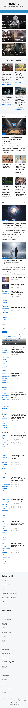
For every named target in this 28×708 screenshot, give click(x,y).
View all (24, 116)
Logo (3, 683)
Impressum (4, 666)
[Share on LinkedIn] (18, 443)
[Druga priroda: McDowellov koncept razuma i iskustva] (5, 297)
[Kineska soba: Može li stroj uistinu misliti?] (5, 279)
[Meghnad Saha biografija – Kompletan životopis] (6, 443)
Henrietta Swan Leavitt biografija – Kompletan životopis (17, 545)
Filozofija (5, 202)
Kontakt (3, 671)
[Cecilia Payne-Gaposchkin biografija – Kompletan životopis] (6, 530)
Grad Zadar (4, 623)
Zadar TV (14, 3)
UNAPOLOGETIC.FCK (7, 653)
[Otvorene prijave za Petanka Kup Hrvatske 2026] (7, 159)
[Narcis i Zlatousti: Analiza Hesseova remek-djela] (20, 49)
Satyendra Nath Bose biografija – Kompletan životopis (17, 457)
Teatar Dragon (5, 649)
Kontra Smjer (5, 657)
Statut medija (5, 580)
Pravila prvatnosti (6, 675)
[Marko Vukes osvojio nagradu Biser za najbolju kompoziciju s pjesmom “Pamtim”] (5, 402)
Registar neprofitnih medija (8, 589)
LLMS (3, 601)
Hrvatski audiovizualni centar (9, 597)
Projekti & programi (6, 688)
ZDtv (4, 143)
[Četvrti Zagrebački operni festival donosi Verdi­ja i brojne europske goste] (20, 67)
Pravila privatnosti (14, 704)
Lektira (4, 324)
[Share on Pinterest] (16, 443)
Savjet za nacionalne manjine (9, 627)
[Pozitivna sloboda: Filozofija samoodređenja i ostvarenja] (5, 312)
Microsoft (4, 636)
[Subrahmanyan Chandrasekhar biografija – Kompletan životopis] (6, 486)
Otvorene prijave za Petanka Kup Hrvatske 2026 (7, 166)
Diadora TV (4, 615)
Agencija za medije (6, 584)
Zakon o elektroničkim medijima (9, 593)
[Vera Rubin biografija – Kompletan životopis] (6, 508)
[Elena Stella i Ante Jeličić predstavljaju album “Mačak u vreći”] (8, 49)
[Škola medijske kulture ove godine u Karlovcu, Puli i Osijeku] (7, 91)
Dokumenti (4, 679)
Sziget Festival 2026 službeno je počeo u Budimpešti (16, 375)
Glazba (4, 328)
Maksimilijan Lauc (7, 227)
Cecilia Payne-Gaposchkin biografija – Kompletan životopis (18, 523)
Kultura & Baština (6, 84)
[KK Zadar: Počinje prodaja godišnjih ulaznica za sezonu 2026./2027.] (14, 126)
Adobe (3, 645)
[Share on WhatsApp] (20, 443)
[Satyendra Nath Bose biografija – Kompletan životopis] (6, 464)
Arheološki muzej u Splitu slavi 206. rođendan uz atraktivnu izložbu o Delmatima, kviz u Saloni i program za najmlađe (20, 100)
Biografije (5, 432)
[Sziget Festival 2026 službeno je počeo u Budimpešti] (5, 381)
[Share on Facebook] (11, 443)
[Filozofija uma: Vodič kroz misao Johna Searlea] (5, 286)
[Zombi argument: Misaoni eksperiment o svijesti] (14, 250)
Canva (3, 640)
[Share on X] (14, 443)
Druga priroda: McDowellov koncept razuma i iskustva (16, 292)
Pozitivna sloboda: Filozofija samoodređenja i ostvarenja (18, 307)
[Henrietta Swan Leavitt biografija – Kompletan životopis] (6, 555)
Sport (4, 116)
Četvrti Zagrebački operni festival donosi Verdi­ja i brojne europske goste (20, 76)
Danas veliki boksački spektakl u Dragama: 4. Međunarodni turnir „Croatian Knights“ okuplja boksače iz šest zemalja (20, 191)
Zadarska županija (6, 619)
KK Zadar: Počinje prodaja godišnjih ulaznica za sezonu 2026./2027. (13, 139)
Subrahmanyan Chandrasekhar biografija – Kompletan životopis (18, 479)
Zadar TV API (5, 606)
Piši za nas (4, 692)
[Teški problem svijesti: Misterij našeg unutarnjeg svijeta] (14, 213)
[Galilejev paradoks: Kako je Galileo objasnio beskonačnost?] (20, 36)
